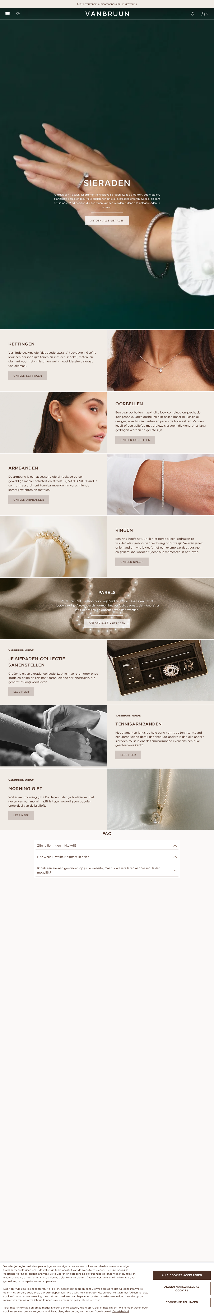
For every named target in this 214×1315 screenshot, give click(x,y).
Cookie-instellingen (182, 1302)
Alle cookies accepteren (182, 1275)
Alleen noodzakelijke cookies (182, 1288)
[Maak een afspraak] (193, 14)
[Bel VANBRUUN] (18, 14)
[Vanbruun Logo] (107, 14)
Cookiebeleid (120, 1311)
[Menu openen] (7, 14)
